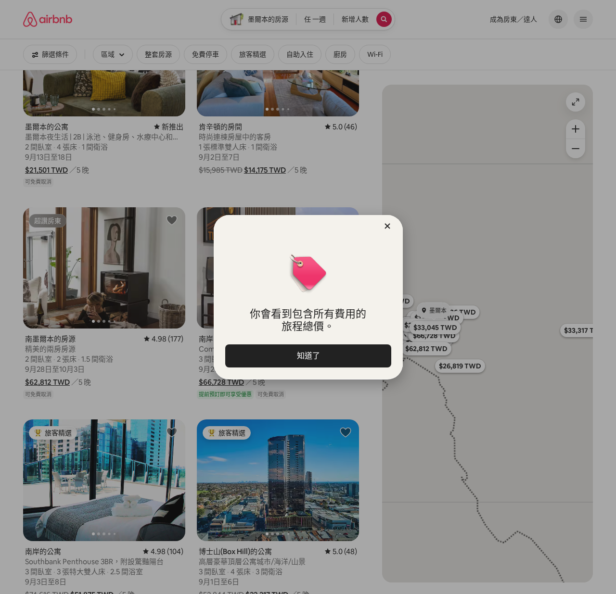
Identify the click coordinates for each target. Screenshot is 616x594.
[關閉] (387, 226)
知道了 (308, 356)
